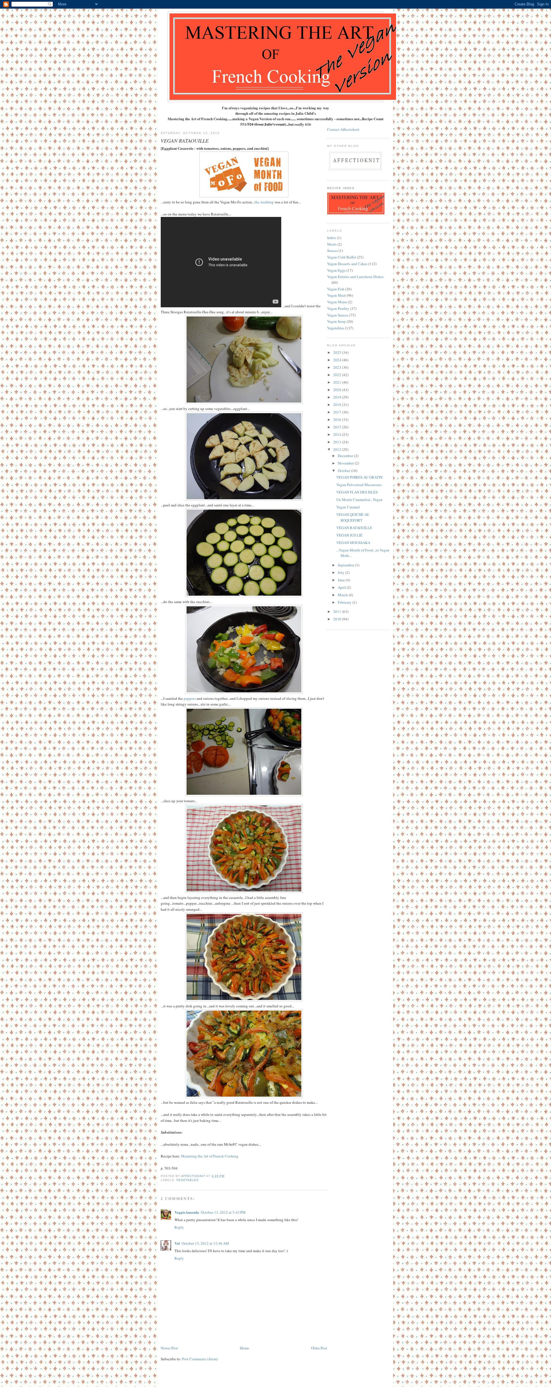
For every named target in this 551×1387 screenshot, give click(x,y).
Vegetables (187, 1180)
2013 (337, 441)
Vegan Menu (337, 301)
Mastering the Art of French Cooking (209, 1156)
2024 (337, 359)
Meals (332, 244)
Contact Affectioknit (343, 129)
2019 (337, 397)
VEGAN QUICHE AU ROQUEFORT (352, 517)
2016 (337, 419)
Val (177, 1243)
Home (244, 1348)
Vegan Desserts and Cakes (347, 263)
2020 (337, 389)
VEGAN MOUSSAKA (353, 542)
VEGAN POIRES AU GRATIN (359, 477)
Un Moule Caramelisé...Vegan (359, 499)
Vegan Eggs (336, 270)
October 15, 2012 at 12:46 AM (205, 1243)
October (344, 470)
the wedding (264, 202)
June (342, 579)
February (345, 602)
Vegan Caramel (348, 507)
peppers (190, 698)
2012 (337, 449)
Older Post (319, 1348)
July (341, 572)
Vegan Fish (335, 289)
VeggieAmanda (186, 1212)
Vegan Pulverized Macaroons (359, 484)
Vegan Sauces (337, 315)
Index (331, 237)
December (346, 455)
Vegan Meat (336, 295)
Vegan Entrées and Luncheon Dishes (355, 276)
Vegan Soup (336, 321)
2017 (337, 412)
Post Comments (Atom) (200, 1358)
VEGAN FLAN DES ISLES (357, 492)
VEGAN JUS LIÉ (349, 535)
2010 (337, 618)
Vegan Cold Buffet (341, 257)
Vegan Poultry (338, 308)
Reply (179, 1227)
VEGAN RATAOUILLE (354, 527)
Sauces (332, 250)
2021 (337, 382)
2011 (337, 611)
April (342, 587)
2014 (337, 434)
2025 (337, 352)
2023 (337, 367)
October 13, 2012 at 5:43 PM (223, 1212)
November (346, 463)
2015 (337, 427)
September (346, 565)
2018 (337, 404)
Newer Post (169, 1348)
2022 (337, 374)
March (343, 594)
